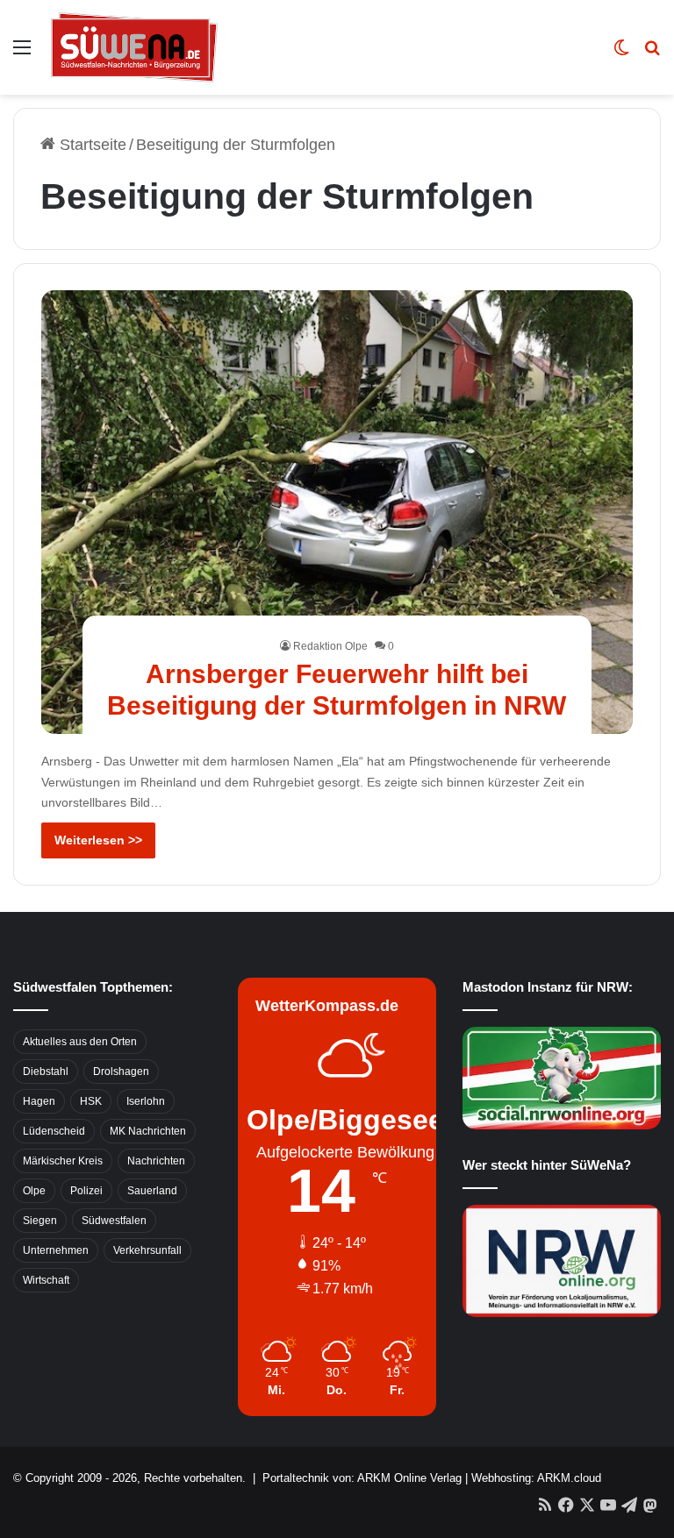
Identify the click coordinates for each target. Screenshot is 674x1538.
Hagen (39, 1101)
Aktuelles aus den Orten (80, 1042)
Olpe (34, 1191)
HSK (91, 1101)
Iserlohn (145, 1101)
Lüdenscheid (54, 1131)
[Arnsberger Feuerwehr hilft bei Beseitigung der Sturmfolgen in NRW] (337, 512)
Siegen (40, 1220)
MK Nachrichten (148, 1131)
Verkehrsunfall (147, 1250)
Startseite (90, 144)
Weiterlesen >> (98, 840)
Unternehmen (56, 1250)
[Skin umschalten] (621, 54)
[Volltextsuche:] (652, 54)
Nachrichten (156, 1161)
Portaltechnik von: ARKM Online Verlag (362, 1478)
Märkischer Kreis (63, 1161)
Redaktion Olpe (330, 646)
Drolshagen (121, 1071)
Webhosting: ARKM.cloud (536, 1478)
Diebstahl (45, 1071)
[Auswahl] (22, 54)
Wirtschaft (46, 1280)
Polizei (86, 1191)
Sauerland (152, 1191)
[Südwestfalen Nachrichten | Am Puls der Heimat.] (134, 47)
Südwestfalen (114, 1220)
